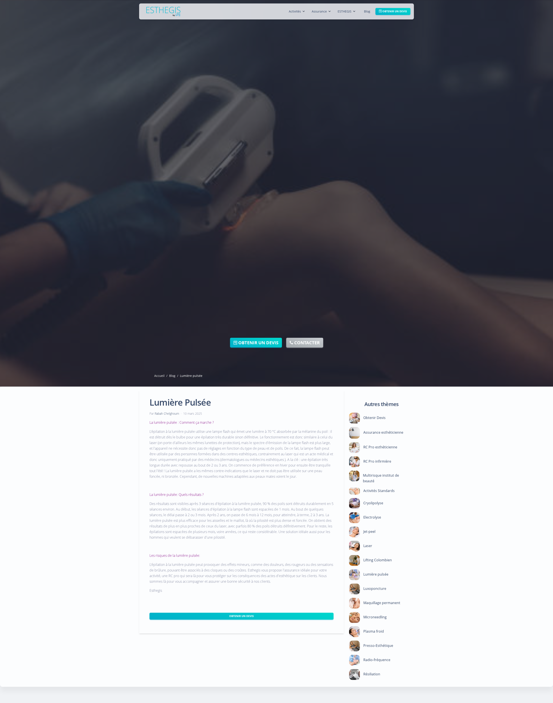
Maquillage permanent (381, 603)
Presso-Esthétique (378, 645)
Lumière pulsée (375, 574)
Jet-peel (369, 531)
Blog (367, 11)
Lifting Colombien (377, 560)
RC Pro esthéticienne (380, 447)
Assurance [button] (319, 11)
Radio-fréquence (376, 660)
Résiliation (371, 674)
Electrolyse (372, 517)
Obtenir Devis (374, 418)
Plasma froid (373, 631)
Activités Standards (379, 490)
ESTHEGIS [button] (344, 11)
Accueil (159, 376)
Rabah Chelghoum (167, 413)
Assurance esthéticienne (383, 432)
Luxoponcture (374, 588)
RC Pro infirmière (377, 461)
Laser (367, 546)
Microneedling (375, 617)
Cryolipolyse (373, 503)
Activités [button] (295, 11)
